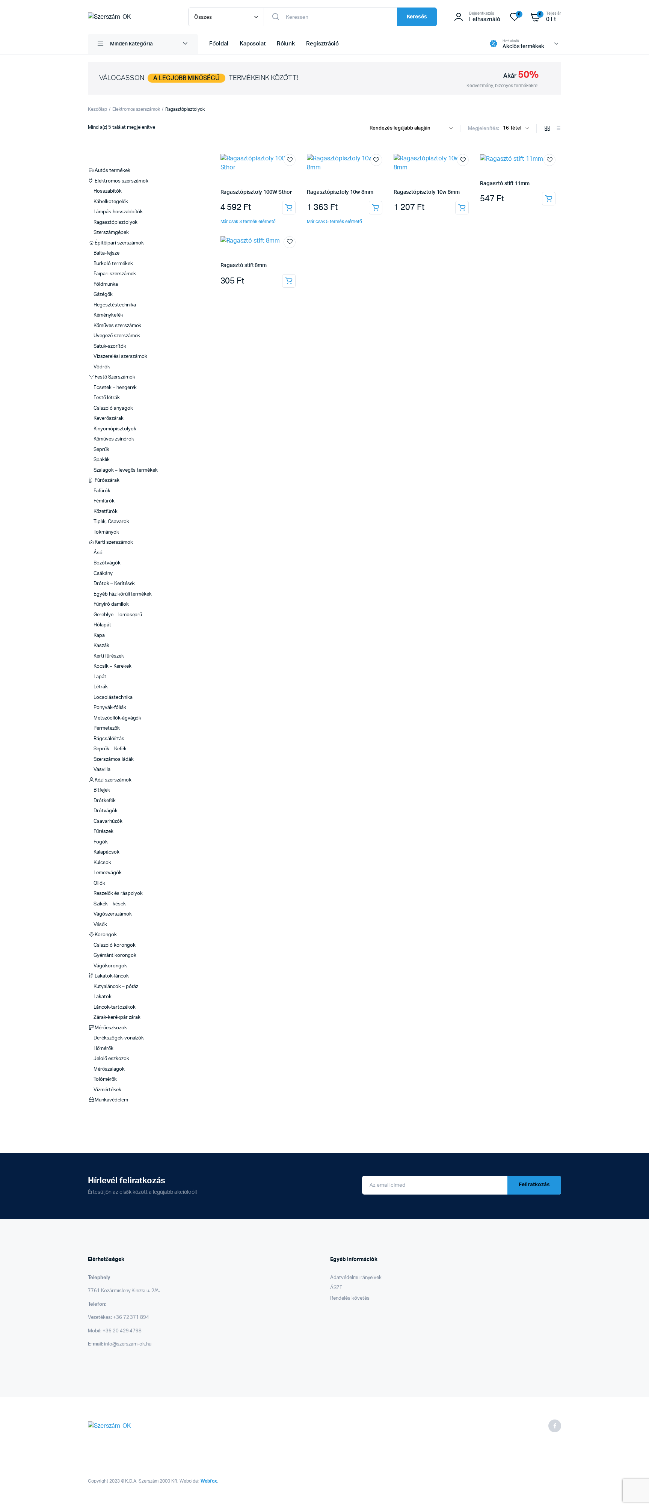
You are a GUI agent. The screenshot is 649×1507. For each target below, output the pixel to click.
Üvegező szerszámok (117, 335)
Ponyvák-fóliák (110, 707)
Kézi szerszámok (113, 780)
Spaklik (102, 459)
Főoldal (218, 44)
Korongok (106, 934)
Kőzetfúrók (106, 511)
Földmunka (106, 284)
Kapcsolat (253, 44)
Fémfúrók (104, 501)
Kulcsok (102, 862)
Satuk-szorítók (110, 346)
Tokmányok (106, 532)
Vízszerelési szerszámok (120, 356)
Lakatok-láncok (112, 976)
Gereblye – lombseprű (118, 614)
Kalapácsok (106, 852)
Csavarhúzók (108, 821)
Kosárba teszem (289, 207)
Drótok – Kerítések (114, 583)
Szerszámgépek (111, 232)
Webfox (209, 1481)
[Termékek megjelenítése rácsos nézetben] (547, 129)
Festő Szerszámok (115, 377)
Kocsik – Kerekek (112, 666)
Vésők (100, 924)
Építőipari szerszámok (119, 243)
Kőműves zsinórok (114, 439)
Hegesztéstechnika (115, 305)
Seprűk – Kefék (110, 749)
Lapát (100, 676)
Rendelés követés (350, 1298)
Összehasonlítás (293, 174)
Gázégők (103, 294)
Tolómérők (105, 1079)
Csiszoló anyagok (113, 408)
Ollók (99, 883)
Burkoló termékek (113, 263)
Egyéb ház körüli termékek (123, 594)
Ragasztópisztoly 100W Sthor (256, 192)
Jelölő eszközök (111, 1058)
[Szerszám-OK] (130, 16)
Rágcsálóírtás (109, 738)
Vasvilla (102, 769)
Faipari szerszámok (115, 274)
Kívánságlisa (290, 160)
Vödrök (102, 367)
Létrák (101, 687)
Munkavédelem (111, 1100)
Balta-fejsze (106, 253)
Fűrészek (103, 831)
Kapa (99, 635)
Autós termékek (112, 170)
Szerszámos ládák (114, 759)
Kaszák (101, 645)
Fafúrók (102, 491)
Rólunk (286, 44)
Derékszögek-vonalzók (119, 1038)
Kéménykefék (108, 315)
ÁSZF (336, 1287)
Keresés (417, 17)
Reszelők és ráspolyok (118, 893)
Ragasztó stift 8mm (243, 265)
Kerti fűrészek (109, 656)
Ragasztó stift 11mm (505, 183)
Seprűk (101, 449)
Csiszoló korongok (115, 945)
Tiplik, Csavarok (111, 521)
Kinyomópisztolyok (115, 429)
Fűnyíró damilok (111, 604)
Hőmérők (103, 1048)
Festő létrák (107, 397)
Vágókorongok (110, 966)
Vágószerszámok (113, 914)
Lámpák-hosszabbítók (118, 212)
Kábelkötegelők (111, 201)
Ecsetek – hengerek (115, 387)
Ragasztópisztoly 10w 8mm (340, 192)
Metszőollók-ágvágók (117, 718)
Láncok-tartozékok (115, 1007)
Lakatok (103, 996)
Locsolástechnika (113, 697)
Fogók (101, 842)
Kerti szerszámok (114, 542)
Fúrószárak (107, 480)
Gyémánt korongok (115, 955)
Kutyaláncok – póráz (116, 986)
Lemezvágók (108, 872)
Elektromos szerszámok (136, 109)
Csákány (103, 573)
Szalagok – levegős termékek (126, 470)
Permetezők (107, 728)
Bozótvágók (107, 563)
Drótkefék (105, 800)
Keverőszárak (109, 418)
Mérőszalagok (109, 1069)
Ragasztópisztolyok (115, 222)
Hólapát (102, 625)
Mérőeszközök (111, 1028)
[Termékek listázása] (558, 129)
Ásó (98, 553)
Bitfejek (102, 790)
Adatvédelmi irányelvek (356, 1277)
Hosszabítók (108, 191)
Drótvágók (106, 811)
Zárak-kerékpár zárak (117, 1017)
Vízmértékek (107, 1090)
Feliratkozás (534, 1184)
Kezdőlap (97, 109)
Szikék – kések (110, 904)
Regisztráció (322, 44)
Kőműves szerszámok (117, 325)
